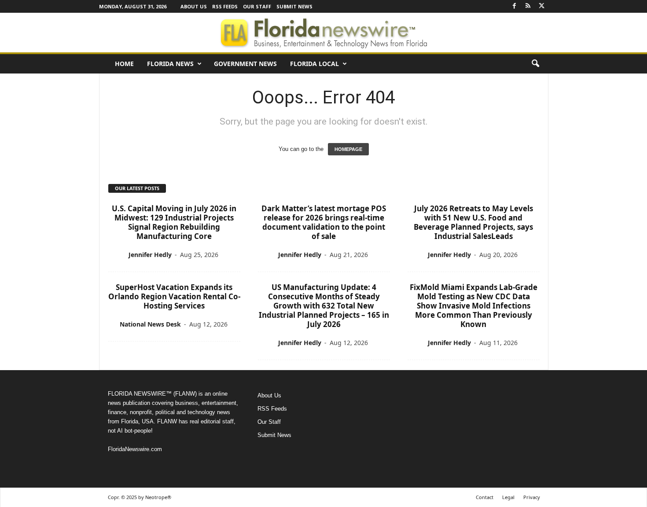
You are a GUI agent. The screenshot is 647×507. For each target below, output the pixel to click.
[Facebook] (514, 6)
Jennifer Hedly (150, 254)
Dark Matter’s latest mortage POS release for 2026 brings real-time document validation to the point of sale (323, 222)
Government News (245, 63)
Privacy (531, 497)
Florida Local (314, 63)
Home (124, 63)
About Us (193, 6)
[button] (535, 63)
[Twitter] (542, 6)
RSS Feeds (225, 6)
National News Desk (150, 324)
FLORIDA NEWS (170, 63)
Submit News (294, 6)
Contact (484, 497)
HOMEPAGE (348, 149)
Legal (508, 497)
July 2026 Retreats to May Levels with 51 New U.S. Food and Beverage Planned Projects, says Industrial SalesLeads (473, 222)
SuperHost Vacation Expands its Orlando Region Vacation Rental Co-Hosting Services (174, 296)
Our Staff (257, 6)
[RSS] (528, 6)
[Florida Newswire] (323, 32)
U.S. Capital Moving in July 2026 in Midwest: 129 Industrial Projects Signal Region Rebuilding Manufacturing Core (174, 222)
